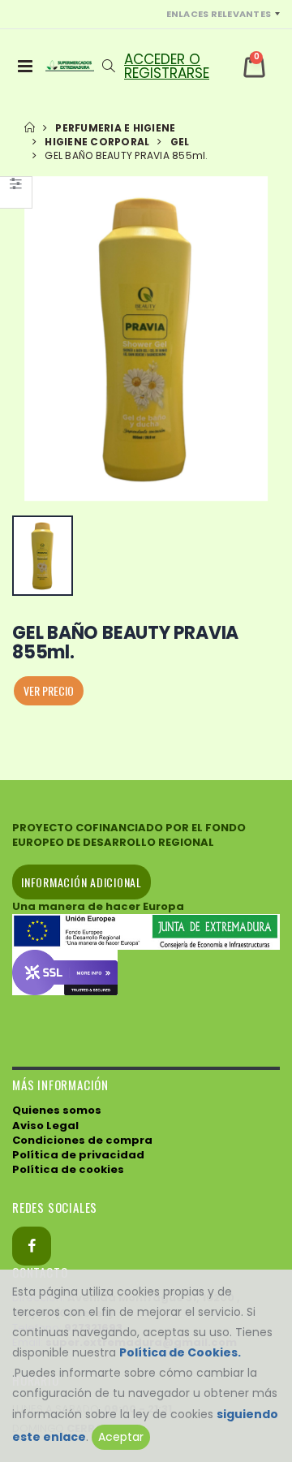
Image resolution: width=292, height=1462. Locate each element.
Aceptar (121, 1437)
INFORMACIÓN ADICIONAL (81, 882)
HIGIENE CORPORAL (97, 142)
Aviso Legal (45, 1125)
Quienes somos (56, 1110)
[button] (108, 65)
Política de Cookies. (180, 1352)
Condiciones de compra (82, 1140)
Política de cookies (68, 1169)
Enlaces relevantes (219, 13)
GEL (180, 142)
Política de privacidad (78, 1154)
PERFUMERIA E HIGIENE (115, 128)
